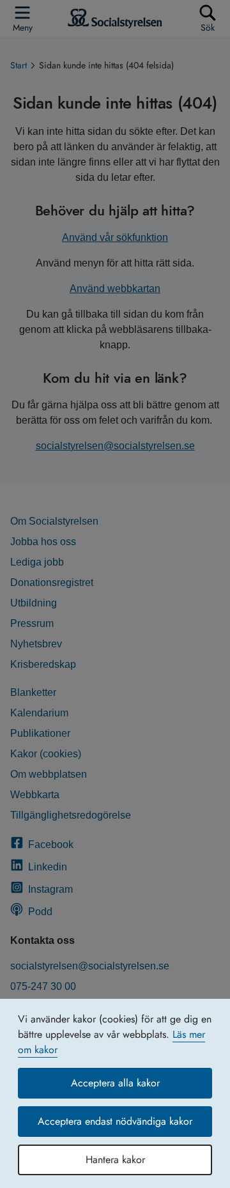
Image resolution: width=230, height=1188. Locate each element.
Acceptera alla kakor (115, 1083)
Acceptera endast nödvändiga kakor (115, 1121)
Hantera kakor (115, 1159)
